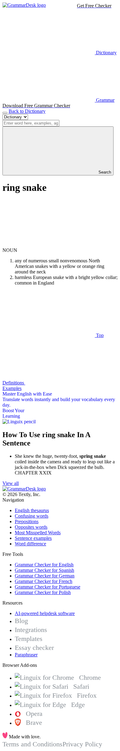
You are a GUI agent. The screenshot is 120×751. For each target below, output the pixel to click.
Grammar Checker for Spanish (44, 570)
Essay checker (34, 647)
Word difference (30, 543)
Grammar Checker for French (43, 581)
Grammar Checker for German (44, 575)
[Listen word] (48, 244)
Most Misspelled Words (38, 532)
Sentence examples (33, 538)
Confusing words (31, 516)
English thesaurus (32, 510)
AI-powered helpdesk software (45, 613)
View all (10, 483)
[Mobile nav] (4, 113)
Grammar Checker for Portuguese (47, 586)
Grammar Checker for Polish (43, 592)
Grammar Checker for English (44, 564)
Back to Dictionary (27, 111)
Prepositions (26, 521)
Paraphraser (26, 654)
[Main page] (24, 5)
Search (104, 172)
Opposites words (31, 527)
